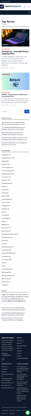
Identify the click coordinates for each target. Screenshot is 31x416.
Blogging (4, 161)
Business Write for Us (7, 382)
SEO (3, 243)
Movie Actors (5, 228)
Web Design (5, 272)
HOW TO (4, 202)
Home (3, 18)
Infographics (5, 205)
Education (4, 180)
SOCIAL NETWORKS (7, 253)
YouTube (4, 285)
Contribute (5, 369)
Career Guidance (6, 167)
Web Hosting (5, 278)
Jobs (3, 212)
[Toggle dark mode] (28, 6)
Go (27, 111)
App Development (7, 158)
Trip (3, 266)
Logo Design (5, 218)
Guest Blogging (6, 199)
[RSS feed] (3, 359)
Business (4, 164)
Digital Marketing (6, 174)
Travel (3, 262)
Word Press (5, 282)
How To (24, 410)
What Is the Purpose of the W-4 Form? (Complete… (22, 383)
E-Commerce (5, 177)
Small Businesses (6, 247)
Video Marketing (6, 269)
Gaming (4, 193)
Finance (4, 189)
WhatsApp (12, 413)
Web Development (7, 275)
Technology (5, 259)
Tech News (5, 256)
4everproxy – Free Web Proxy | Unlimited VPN (15, 52)
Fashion (4, 186)
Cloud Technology (7, 170)
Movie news (5, 231)
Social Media (5, 250)
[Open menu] (29, 12)
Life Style (4, 215)
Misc (3, 221)
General (4, 196)
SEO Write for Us (6, 385)
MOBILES (4, 224)
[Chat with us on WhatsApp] (28, 412)
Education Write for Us (8, 388)
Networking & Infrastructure (9, 234)
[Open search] (24, 6)
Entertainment (5, 183)
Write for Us (5, 366)
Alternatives (6, 92)
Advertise (4, 371)
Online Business (6, 237)
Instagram (4, 209)
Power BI (4, 240)
